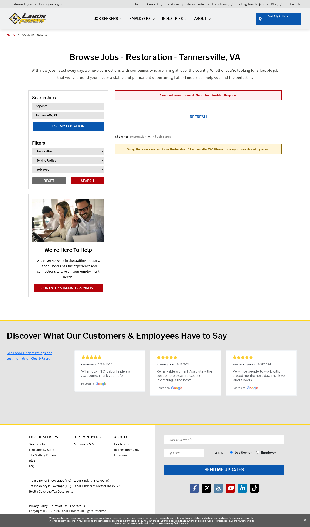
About (200, 19)
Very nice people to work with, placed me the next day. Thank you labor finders (260, 376)
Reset (49, 181)
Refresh (198, 117)
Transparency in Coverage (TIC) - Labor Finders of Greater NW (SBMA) (75, 486)
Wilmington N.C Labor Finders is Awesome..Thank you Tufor (106, 373)
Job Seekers (106, 19)
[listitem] (140, 137)
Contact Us (292, 4)
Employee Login (50, 4)
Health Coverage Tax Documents (51, 491)
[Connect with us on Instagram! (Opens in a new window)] (218, 488)
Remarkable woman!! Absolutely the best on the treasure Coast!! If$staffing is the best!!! (185, 376)
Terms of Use (59, 506)
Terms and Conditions (142, 523)
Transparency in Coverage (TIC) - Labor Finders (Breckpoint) (69, 480)
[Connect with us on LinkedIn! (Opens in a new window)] (242, 488)
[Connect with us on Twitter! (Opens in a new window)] (206, 488)
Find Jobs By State (41, 450)
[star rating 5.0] (110, 357)
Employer (268, 452)
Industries (172, 19)
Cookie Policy (136, 520)
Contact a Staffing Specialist (68, 288)
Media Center (195, 4)
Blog (274, 4)
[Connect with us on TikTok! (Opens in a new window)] (254, 488)
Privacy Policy (166, 523)
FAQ (31, 466)
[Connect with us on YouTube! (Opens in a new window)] (230, 488)
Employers (140, 19)
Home (11, 34)
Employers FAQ (83, 444)
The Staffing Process (42, 455)
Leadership (121, 444)
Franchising (220, 4)
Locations (172, 4)
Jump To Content (146, 4)
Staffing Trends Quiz (250, 4)
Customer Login (21, 4)
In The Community (127, 450)
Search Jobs (37, 444)
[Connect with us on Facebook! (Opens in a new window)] (194, 488)
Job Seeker (243, 452)
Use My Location (68, 126)
